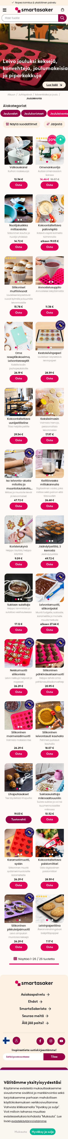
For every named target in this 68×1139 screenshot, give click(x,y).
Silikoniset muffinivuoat (18, 289)
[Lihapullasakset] (19, 777)
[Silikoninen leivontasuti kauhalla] (50, 715)
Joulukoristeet (34, 113)
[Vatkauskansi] (19, 150)
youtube (60, 1041)
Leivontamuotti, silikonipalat (49, 607)
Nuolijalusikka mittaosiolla (18, 227)
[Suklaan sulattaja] (19, 588)
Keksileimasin (49, 419)
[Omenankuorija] (50, 150)
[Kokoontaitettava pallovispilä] (50, 208)
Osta (49, 185)
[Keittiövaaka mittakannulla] (50, 464)
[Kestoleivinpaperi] (50, 336)
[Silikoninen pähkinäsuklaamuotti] (50, 653)
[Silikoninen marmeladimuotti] (19, 715)
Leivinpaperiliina (49, 925)
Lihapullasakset (18, 794)
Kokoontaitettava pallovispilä (49, 227)
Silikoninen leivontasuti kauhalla (49, 734)
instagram (49, 1041)
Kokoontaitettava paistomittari (49, 862)
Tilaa (54, 1056)
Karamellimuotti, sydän (18, 862)
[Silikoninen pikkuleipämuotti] (19, 909)
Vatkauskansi (18, 167)
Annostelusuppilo (49, 287)
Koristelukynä (19, 546)
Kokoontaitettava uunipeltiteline (18, 421)
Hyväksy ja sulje (43, 1131)
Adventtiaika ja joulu (46, 95)
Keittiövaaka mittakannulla (49, 482)
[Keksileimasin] (50, 402)
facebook (38, 1041)
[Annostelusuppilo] (50, 270)
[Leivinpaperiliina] (50, 909)
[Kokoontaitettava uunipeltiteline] (19, 402)
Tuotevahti (18, 819)
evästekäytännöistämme (28, 1121)
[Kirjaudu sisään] (15, 1041)
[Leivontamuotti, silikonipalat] (50, 588)
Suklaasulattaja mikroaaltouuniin (49, 796)
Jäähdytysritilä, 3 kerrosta (50, 548)
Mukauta (21, 1131)
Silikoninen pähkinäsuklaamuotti (50, 672)
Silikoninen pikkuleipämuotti (18, 927)
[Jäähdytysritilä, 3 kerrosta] (50, 529)
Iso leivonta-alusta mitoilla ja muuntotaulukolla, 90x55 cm (18, 485)
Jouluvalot (10, 113)
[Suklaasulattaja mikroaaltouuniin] (50, 777)
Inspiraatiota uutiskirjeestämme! (34, 1050)
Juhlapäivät (25, 95)
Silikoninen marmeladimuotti (18, 734)
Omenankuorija (49, 167)
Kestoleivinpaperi (49, 353)
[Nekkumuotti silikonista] (19, 653)
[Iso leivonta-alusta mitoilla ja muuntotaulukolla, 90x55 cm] (19, 464)
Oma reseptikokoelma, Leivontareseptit (18, 357)
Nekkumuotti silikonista (18, 672)
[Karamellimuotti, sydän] (19, 843)
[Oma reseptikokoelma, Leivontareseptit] (19, 336)
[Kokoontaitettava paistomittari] (50, 843)
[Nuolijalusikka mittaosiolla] (19, 208)
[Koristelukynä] (19, 529)
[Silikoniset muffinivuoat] (19, 270)
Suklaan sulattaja (18, 605)
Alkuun (11, 95)
